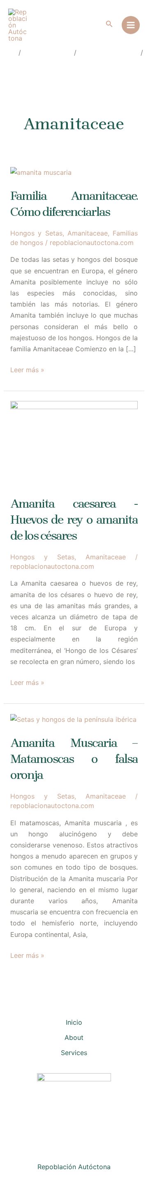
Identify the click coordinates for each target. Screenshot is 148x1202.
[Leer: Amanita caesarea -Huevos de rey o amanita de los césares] (74, 443)
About (74, 1037)
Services (74, 1053)
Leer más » (27, 370)
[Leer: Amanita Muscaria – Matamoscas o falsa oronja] (73, 719)
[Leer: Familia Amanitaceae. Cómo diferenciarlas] (41, 172)
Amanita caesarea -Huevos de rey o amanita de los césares (74, 519)
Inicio (74, 1022)
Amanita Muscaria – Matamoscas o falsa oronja (74, 758)
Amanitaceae (87, 233)
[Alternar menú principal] (131, 25)
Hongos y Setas (36, 233)
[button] (109, 24)
